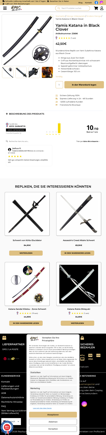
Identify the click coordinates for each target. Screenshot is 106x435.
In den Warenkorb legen (84, 84)
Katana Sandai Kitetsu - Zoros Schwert (27, 309)
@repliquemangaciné (83, 384)
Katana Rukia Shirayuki (78, 309)
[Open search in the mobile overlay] (72, 8)
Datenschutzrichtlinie (12, 397)
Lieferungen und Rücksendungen (10, 387)
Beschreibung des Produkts (26, 114)
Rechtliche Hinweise (12, 402)
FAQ (3, 406)
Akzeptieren (53, 414)
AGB (3, 393)
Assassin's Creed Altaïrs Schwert (79, 240)
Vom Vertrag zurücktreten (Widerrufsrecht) (15, 411)
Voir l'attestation (16, 130)
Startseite (60, 16)
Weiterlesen (26, 253)
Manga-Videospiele (75, 16)
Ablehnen (53, 422)
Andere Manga (94, 16)
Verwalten (53, 429)
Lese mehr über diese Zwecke (42, 408)
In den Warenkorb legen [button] (77, 253)
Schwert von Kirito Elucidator (27, 240)
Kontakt (88, 3)
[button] (5, 8)
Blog (80, 3)
